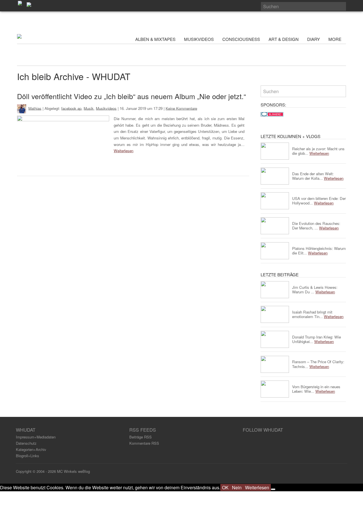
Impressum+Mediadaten (36, 437)
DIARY (313, 39)
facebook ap (71, 108)
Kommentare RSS (144, 443)
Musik (89, 108)
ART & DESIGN (284, 39)
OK (225, 487)
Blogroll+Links (27, 455)
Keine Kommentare (181, 108)
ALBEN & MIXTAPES (155, 39)
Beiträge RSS (140, 437)
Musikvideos (106, 108)
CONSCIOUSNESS (241, 39)
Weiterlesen (123, 150)
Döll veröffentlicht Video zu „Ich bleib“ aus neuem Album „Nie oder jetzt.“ (131, 96)
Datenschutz (26, 443)
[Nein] (273, 489)
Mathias (34, 108)
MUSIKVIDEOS (199, 39)
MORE (335, 39)
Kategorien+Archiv (31, 449)
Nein (237, 487)
